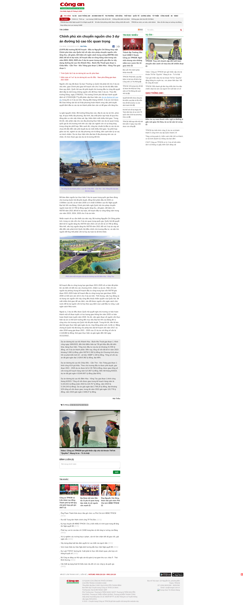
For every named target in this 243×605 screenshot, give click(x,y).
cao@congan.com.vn (172, 588)
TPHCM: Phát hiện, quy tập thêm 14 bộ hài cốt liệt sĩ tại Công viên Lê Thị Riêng (132, 79)
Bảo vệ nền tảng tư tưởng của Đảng (169, 22)
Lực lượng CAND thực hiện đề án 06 (98, 19)
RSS (141, 29)
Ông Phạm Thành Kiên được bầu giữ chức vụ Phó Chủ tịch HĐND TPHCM (88, 513)
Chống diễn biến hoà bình (121, 19)
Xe (172, 16)
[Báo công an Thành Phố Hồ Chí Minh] (72, 6)
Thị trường (109, 16)
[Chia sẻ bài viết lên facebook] (114, 46)
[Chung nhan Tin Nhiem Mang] (168, 590)
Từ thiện (155, 16)
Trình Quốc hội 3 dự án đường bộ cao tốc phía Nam (80, 73)
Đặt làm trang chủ (70, 574)
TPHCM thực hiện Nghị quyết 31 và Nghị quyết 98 (76, 22)
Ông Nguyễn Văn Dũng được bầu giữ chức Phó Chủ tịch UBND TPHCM (110, 500)
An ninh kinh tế (98, 16)
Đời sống (119, 16)
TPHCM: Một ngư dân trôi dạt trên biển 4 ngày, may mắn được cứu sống (133, 124)
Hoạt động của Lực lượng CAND (71, 25)
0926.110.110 (100, 574)
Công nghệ (164, 16)
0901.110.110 (111, 574)
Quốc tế (136, 16)
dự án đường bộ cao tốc (79, 405)
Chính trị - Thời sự (78, 19)
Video (176, 16)
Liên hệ (84, 574)
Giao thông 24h (84, 16)
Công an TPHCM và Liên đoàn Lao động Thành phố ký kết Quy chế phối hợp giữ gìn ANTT (68, 503)
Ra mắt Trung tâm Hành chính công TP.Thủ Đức (78, 520)
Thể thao (127, 16)
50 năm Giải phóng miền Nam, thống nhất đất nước (112, 22)
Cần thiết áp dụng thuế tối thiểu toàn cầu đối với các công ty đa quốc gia (87, 564)
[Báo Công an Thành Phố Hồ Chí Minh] (61, 15)
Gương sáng (146, 16)
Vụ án (74, 16)
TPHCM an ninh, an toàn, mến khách (143, 22)
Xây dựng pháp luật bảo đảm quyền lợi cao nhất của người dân (84, 543)
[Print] (118, 46)
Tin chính (67, 16)
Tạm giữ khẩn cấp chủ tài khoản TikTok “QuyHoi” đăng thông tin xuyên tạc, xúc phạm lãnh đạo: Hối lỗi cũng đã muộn (164, 80)
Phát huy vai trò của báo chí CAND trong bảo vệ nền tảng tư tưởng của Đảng (89, 530)
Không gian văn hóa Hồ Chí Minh (142, 19)
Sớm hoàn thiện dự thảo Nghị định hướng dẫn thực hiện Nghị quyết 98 (87, 547)
